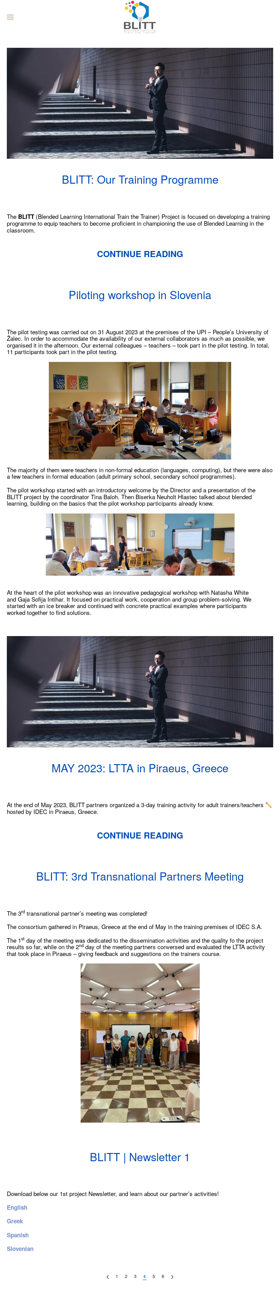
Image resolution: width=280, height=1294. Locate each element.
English (17, 1207)
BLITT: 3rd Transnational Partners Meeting (140, 876)
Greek (15, 1221)
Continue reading (140, 254)
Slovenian (20, 1248)
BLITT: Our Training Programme (140, 179)
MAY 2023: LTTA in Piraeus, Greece (140, 767)
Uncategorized (191, 195)
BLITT (101, 195)
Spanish (18, 1235)
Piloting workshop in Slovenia (140, 294)
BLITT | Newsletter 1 (140, 1156)
